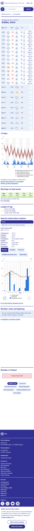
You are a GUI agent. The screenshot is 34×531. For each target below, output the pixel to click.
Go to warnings (5, 201)
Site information (5, 469)
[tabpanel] (17, 278)
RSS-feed (3, 467)
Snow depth (17, 393)
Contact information (6, 463)
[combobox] (15, 9)
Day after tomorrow (10, 386)
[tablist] (17, 252)
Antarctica (3, 495)
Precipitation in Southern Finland (10, 319)
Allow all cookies (17, 526)
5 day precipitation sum (23, 390)
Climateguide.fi (5, 482)
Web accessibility (6, 471)
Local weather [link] (16, 14)
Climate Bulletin (5, 484)
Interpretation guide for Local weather (12, 181)
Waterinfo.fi (4, 493)
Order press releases (6, 473)
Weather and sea (6, 14)
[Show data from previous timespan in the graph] (4, 298)
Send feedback (5, 465)
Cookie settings (5, 475)
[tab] (4, 250)
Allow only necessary (17, 522)
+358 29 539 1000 (6, 458)
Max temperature (24, 386)
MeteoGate (4, 490)
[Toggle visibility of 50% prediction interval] (22, 173)
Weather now (12, 383)
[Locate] (2, 9)
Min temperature (8, 390)
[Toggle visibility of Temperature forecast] (22, 176)
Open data (3, 491)
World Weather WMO (6, 488)
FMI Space (4, 486)
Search (28, 9)
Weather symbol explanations (9, 183)
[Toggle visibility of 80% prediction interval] (22, 172)
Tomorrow (22, 383)
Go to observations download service (12, 303)
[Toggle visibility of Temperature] (14, 295)
